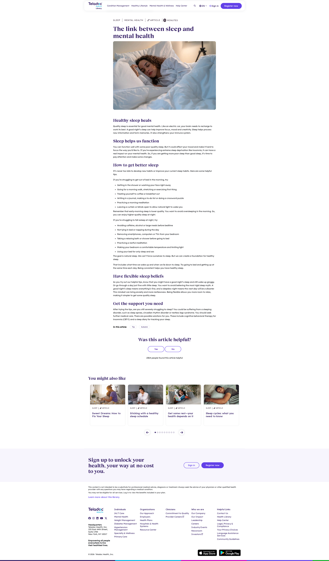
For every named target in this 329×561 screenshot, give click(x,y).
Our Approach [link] (147, 513)
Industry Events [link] (199, 527)
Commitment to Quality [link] (177, 513)
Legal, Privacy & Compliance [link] (225, 524)
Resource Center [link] (148, 530)
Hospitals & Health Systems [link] (149, 524)
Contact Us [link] (222, 513)
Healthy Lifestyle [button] (139, 5)
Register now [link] (231, 6)
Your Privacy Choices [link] (227, 530)
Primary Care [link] (120, 536)
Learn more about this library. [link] (104, 497)
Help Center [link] (181, 5)
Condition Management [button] (118, 5)
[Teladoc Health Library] (95, 5)
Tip (133, 327)
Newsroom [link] (196, 531)
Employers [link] (145, 517)
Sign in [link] (215, 6)
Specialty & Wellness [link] (124, 533)
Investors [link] (196, 534)
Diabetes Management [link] (125, 523)
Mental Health (133, 20)
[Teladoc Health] (96, 510)
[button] (147, 432)
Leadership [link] (196, 520)
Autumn (144, 327)
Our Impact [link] (197, 517)
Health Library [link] (224, 517)
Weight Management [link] (124, 520)
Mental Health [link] (121, 517)
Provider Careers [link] (174, 517)
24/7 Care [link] (119, 513)
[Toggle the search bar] (194, 5)
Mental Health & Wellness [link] (162, 5)
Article (155, 20)
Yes (156, 349)
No (173, 349)
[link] (89, 518)
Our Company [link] (198, 513)
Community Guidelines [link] (228, 539)
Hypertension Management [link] (120, 528)
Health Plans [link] (146, 520)
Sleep (116, 20)
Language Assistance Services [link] (227, 534)
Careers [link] (195, 523)
